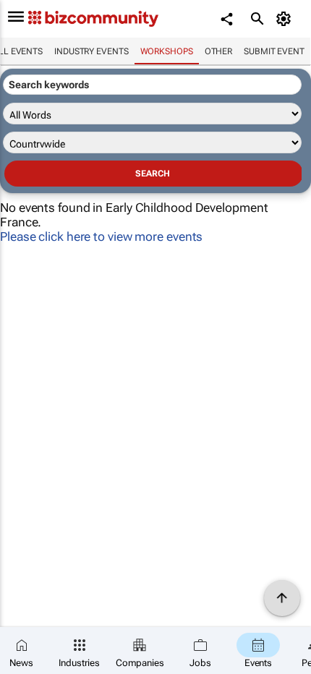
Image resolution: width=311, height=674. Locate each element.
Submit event (274, 51)
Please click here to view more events (101, 236)
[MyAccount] (286, 19)
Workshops (166, 51)
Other (219, 51)
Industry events (91, 51)
